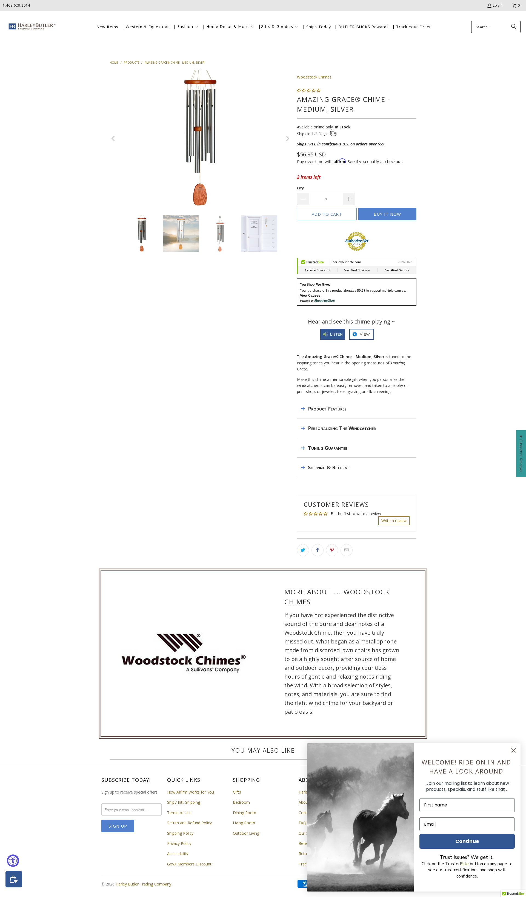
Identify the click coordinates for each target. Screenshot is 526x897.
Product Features (327, 408)
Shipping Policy (180, 833)
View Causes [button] (310, 295)
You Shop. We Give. (315, 284)
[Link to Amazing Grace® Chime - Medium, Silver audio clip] (332, 336)
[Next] (287, 138)
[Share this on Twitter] (303, 550)
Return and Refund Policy (189, 822)
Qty (300, 187)
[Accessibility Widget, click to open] (13, 860)
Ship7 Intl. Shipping (183, 802)
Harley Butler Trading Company (144, 884)
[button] (186, 26)
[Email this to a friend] (347, 550)
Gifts (237, 792)
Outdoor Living (246, 833)
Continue (467, 841)
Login (498, 5)
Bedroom (241, 802)
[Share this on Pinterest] (332, 550)
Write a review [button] (394, 520)
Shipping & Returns (329, 467)
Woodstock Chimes (314, 77)
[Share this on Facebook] (317, 550)
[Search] (514, 27)
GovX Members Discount (189, 864)
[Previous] (113, 138)
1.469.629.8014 (16, 5)
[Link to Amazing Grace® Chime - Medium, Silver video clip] (361, 336)
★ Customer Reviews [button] (521, 453)
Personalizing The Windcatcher (342, 428)
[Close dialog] (513, 750)
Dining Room (244, 812)
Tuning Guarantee (327, 448)
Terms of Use (179, 812)
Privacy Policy (179, 843)
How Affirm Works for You (190, 792)
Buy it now (387, 214)
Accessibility (177, 853)
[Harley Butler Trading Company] (30, 27)
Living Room (244, 822)
